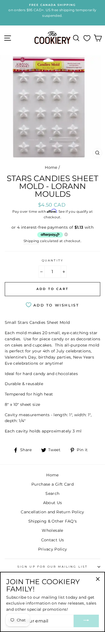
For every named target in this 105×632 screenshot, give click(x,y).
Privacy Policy (52, 549)
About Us (52, 502)
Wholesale (52, 530)
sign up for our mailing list (52, 566)
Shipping (31, 241)
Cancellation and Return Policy (52, 512)
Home (51, 167)
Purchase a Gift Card (52, 484)
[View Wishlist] (87, 38)
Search (52, 493)
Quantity (52, 260)
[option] (52, 10)
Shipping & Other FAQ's (52, 521)
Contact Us (52, 540)
